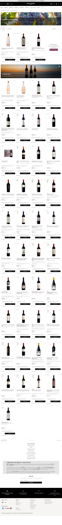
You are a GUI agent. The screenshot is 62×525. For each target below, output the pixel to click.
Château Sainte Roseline (20, 97)
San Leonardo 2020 (4, 422)
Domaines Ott (11, 96)
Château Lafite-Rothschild (31, 452)
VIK (36, 129)
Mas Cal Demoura (49, 98)
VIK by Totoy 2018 (4, 161)
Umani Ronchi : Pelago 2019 (6, 258)
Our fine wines (7, 10)
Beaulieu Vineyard (40, 261)
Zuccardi (24, 260)
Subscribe (31, 482)
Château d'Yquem (31, 450)
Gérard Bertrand (57, 129)
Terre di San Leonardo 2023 (36, 95)
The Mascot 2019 (4, 292)
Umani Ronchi (8, 259)
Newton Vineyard (10, 130)
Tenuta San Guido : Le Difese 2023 (52, 226)
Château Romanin (3, 49)
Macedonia (39, 326)
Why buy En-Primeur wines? (49, 502)
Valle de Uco (21, 260)
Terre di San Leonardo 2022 (6, 226)
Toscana (20, 129)
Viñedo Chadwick (11, 358)
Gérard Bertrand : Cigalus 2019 (37, 194)
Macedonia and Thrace (35, 326)
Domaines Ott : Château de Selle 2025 (7, 95)
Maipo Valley (22, 49)
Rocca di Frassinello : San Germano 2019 (23, 357)
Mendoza (18, 260)
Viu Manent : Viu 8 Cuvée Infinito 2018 (7, 194)
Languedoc (48, 97)
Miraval (31, 447)
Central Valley (18, 49)
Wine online (2, 10)
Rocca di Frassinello (27, 358)
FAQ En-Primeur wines (48, 503)
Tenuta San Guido (24, 129)
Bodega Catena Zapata (25, 326)
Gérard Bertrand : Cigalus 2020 (22, 194)
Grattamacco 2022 (50, 194)
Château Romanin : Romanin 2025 (7, 48)
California (2, 130)
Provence (2, 96)
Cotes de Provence (6, 96)
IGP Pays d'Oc (52, 129)
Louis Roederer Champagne (31, 458)
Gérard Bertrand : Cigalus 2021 (37, 161)
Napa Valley (6, 130)
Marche (2, 259)
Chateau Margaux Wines (31, 445)
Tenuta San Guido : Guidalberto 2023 (23, 226)
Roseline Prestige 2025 (20, 95)
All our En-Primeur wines (48, 501)
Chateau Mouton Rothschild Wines (31, 453)
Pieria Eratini (43, 326)
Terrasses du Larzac (52, 97)
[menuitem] (2, 7)
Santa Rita (26, 49)
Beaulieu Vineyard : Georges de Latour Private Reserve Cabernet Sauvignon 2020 (38, 259)
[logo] (31, 4)
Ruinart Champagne (31, 455)
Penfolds (53, 260)
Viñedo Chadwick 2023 (5, 357)
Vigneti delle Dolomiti (40, 96)
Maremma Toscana (21, 358)
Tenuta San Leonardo (34, 97)
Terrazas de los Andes (55, 359)
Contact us (31, 501)
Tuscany (18, 129)
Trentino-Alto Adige (34, 96)
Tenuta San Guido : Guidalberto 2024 (38, 292)
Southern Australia (49, 260)
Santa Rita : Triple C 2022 (21, 48)
